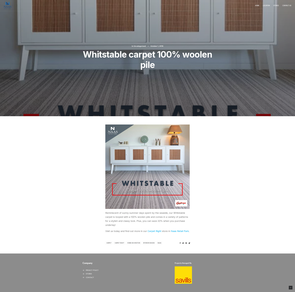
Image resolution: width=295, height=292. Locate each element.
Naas (159, 243)
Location (266, 5)
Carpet (109, 243)
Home (257, 5)
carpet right (119, 243)
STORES (89, 274)
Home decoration (133, 243)
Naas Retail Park (180, 231)
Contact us (286, 5)
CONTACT (90, 277)
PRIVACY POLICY (92, 270)
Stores (276, 5)
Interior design (149, 243)
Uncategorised (140, 46)
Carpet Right (154, 231)
